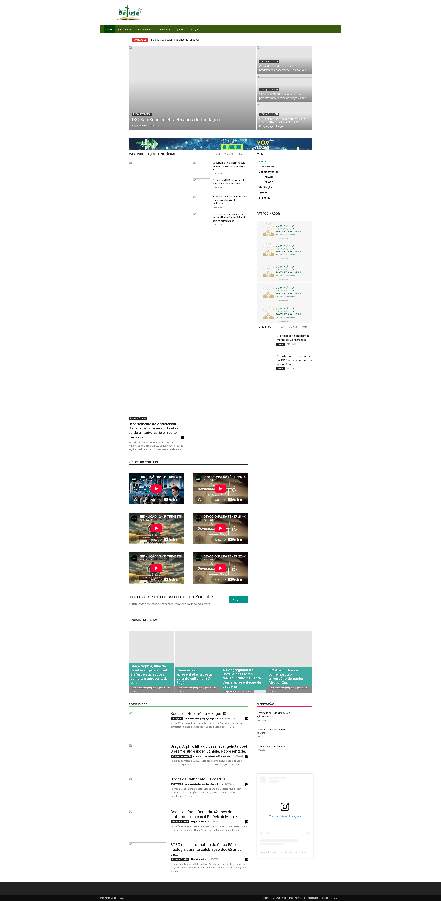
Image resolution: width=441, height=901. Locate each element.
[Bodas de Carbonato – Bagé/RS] (147, 790)
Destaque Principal (142, 114)
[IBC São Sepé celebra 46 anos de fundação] (192, 88)
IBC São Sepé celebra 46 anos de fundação (175, 39)
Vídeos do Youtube (144, 462)
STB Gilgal (193, 29)
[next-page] (264, 378)
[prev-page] (259, 378)
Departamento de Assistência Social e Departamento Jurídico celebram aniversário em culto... (154, 428)
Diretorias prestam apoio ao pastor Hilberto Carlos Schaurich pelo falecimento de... (230, 217)
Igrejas (179, 29)
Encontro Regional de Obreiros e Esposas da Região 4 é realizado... (230, 200)
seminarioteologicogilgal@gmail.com (151, 687)
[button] (337, 29)
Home (109, 29)
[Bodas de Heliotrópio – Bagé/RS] (147, 724)
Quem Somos (124, 29)
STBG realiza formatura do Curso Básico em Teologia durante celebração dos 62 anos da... (208, 850)
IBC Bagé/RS (177, 718)
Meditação (165, 29)
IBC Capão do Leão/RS (181, 756)
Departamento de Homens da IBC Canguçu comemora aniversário (294, 360)
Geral (217, 154)
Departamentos (144, 29)
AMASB (229, 154)
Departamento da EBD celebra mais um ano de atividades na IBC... (229, 166)
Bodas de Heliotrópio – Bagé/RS (198, 713)
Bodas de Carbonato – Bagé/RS (198, 779)
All (282, 327)
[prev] (302, 40)
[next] (307, 40)
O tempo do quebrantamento (271, 746)
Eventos (281, 344)
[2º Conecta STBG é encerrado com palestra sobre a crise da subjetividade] (284, 88)
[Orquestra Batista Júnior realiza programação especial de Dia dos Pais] (284, 60)
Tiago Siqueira (139, 125)
